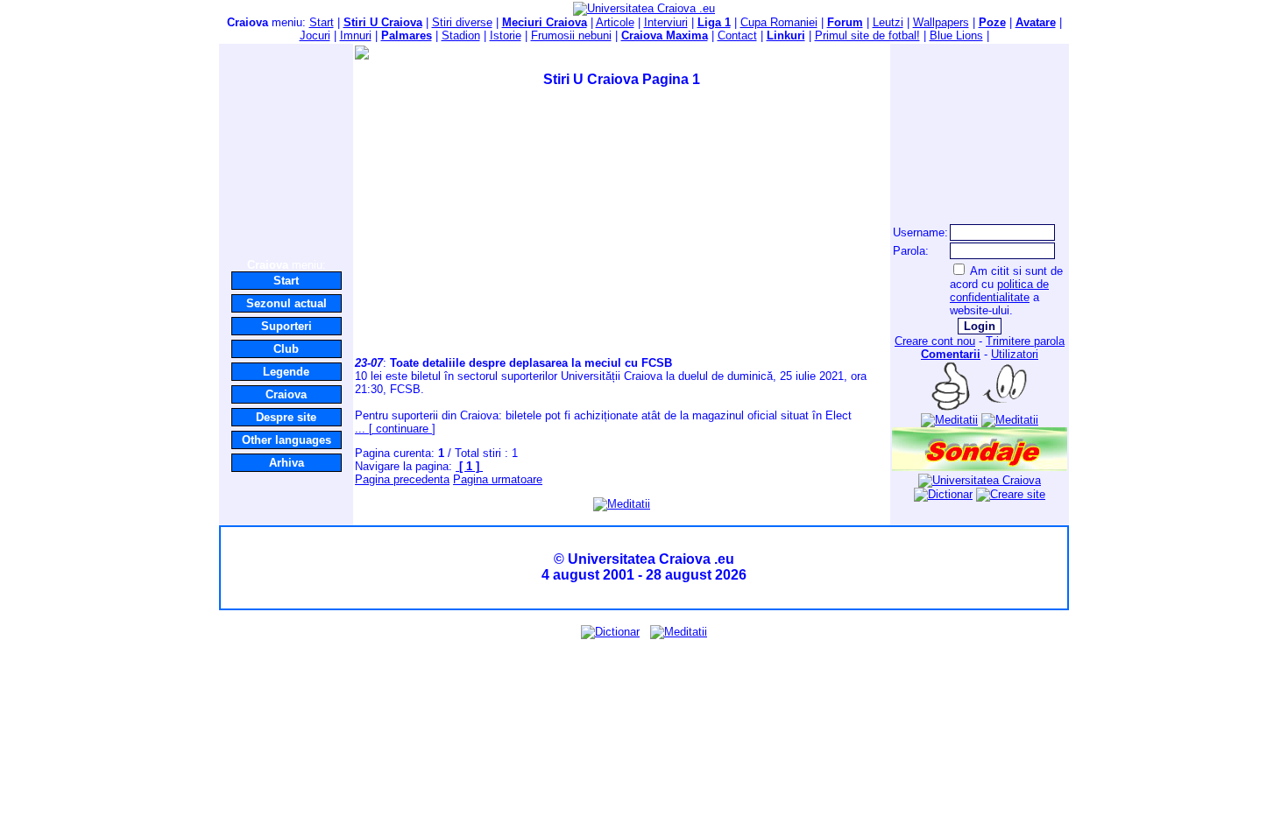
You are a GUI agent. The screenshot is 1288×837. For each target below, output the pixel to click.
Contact (737, 35)
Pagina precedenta (402, 479)
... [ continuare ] (395, 428)
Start (321, 22)
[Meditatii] (621, 503)
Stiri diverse (462, 22)
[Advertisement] (286, 151)
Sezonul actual (286, 303)
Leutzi (888, 22)
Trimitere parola (1025, 341)
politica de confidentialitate (999, 291)
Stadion (461, 35)
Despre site (286, 417)
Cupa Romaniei (778, 22)
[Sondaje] (979, 467)
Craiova (286, 394)
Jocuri (315, 35)
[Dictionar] (943, 494)
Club (286, 348)
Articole (615, 22)
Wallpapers (941, 22)
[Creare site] (1010, 494)
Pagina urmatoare (497, 479)
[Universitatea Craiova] (979, 480)
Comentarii (950, 354)
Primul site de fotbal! (867, 35)
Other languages (286, 440)
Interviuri (666, 22)
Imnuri (356, 35)
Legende (286, 371)
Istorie (505, 35)
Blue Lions (956, 35)
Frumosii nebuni (571, 35)
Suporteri (286, 326)
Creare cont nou (935, 341)
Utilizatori (1014, 354)
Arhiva (286, 462)
